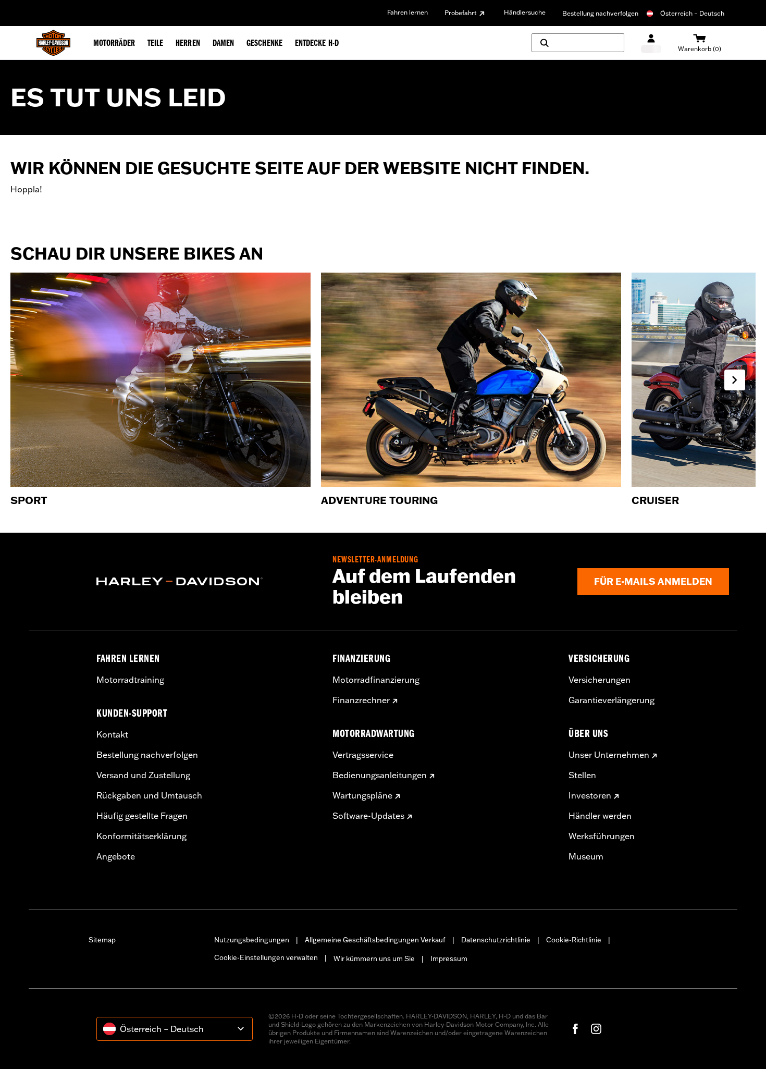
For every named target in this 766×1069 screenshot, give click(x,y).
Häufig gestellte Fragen (142, 815)
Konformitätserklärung (141, 836)
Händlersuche (525, 12)
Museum (586, 856)
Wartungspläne (362, 795)
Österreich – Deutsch (692, 13)
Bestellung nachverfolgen (600, 13)
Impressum (448, 958)
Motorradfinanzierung (375, 679)
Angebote (115, 856)
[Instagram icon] (596, 1029)
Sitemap (102, 940)
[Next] (734, 380)
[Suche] (578, 42)
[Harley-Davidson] (207, 581)
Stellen (582, 775)
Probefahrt (460, 13)
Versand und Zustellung (143, 775)
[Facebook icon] (575, 1029)
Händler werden (600, 815)
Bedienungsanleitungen (379, 775)
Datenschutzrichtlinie (495, 940)
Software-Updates (368, 815)
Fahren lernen (407, 12)
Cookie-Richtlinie (573, 940)
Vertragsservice (362, 754)
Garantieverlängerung (611, 700)
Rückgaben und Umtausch (149, 795)
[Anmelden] (651, 43)
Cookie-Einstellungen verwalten (266, 957)
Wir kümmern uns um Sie (374, 958)
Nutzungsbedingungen (251, 940)
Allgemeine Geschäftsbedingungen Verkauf (375, 940)
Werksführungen (602, 836)
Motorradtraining (130, 679)
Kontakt (112, 734)
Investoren (590, 795)
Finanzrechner (361, 700)
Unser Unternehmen (609, 754)
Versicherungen (600, 679)
